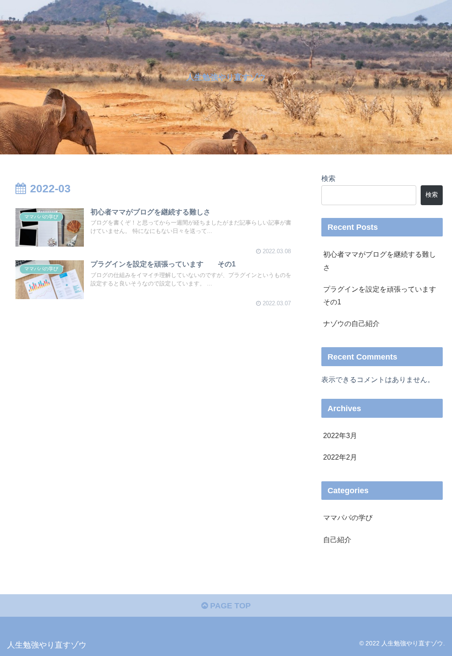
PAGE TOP (229, 605)
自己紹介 (337, 540)
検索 (328, 178)
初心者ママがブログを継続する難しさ (379, 260)
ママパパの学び (348, 517)
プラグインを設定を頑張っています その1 (382, 295)
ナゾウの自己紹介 (351, 323)
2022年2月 (340, 457)
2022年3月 (340, 435)
